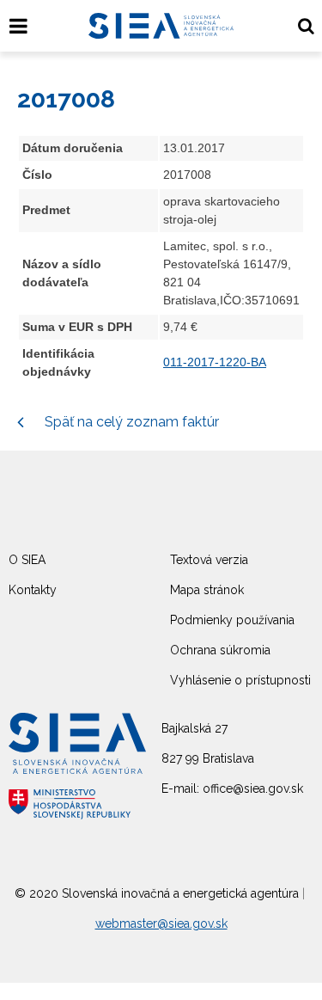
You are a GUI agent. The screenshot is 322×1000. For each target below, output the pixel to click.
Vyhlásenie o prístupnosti (240, 680)
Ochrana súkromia (220, 650)
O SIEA (27, 560)
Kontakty (33, 590)
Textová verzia (209, 560)
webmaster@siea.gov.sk (161, 923)
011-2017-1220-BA (214, 362)
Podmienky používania (232, 620)
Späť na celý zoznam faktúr (130, 422)
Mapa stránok (207, 590)
